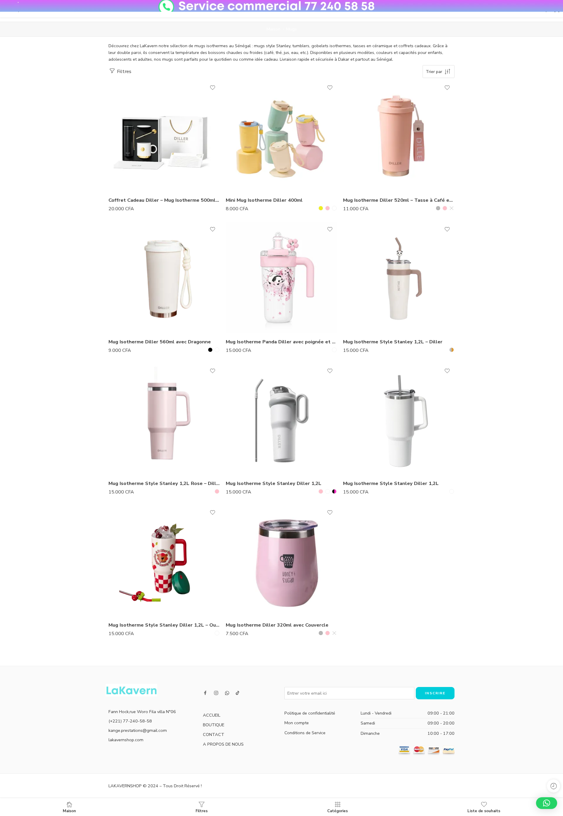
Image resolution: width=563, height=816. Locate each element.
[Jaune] (320, 208)
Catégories (337, 810)
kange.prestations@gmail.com (137, 730)
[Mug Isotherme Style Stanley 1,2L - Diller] (399, 277)
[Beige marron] (451, 349)
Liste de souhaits (483, 810)
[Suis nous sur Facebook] (205, 693)
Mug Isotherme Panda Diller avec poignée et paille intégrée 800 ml (281, 341)
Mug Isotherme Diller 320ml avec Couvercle (277, 625)
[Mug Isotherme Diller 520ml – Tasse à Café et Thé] (399, 136)
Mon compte (296, 723)
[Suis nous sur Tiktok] (237, 693)
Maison (273, 29)
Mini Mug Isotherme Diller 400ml (264, 200)
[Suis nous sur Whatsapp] (227, 693)
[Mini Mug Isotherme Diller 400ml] (281, 136)
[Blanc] (451, 208)
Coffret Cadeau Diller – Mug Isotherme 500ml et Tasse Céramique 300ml (164, 200)
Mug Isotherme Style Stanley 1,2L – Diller (392, 341)
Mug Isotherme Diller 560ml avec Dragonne (159, 341)
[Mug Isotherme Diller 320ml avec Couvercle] (281, 561)
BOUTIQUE (213, 725)
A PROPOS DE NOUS (223, 744)
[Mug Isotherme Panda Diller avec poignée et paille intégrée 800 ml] (281, 277)
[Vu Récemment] (553, 786)
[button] (546, 803)
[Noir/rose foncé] (334, 491)
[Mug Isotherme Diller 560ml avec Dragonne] (164, 277)
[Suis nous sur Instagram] (216, 692)
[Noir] (438, 208)
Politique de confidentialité (309, 713)
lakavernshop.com (125, 740)
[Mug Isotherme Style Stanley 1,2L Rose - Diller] (164, 419)
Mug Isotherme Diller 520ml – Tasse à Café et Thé (399, 200)
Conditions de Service (304, 733)
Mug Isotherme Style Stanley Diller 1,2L (273, 483)
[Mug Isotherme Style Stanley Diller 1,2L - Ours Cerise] (164, 561)
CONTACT (213, 734)
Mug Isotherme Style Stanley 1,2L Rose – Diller (164, 483)
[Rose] (327, 208)
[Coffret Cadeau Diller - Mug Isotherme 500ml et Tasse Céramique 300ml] (164, 136)
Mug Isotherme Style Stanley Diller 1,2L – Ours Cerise (164, 625)
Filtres (123, 71)
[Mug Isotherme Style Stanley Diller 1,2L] (281, 419)
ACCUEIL (211, 715)
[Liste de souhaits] (213, 88)
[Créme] (334, 208)
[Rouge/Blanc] (217, 633)
